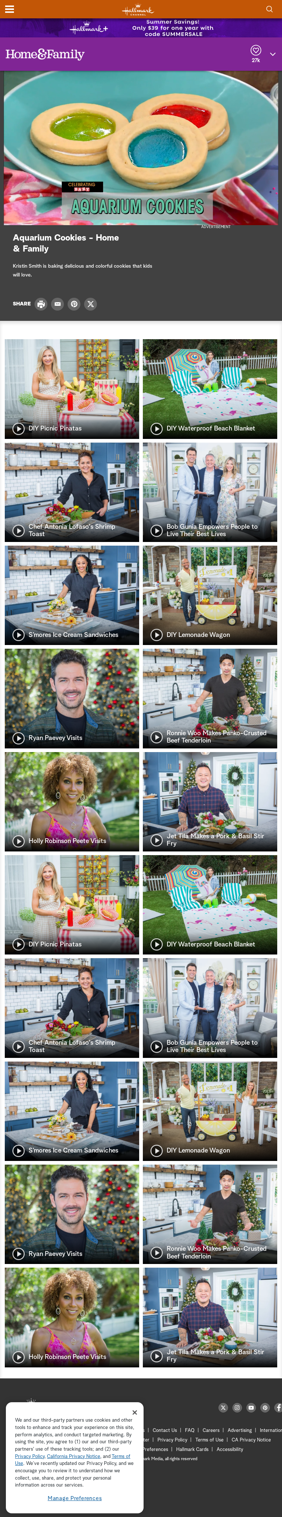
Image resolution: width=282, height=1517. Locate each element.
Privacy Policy (172, 1440)
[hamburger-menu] (9, 9)
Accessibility (230, 1449)
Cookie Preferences (147, 1449)
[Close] (135, 1412)
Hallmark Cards (192, 1449)
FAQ (190, 1430)
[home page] (138, 9)
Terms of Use (209, 1440)
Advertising (240, 1430)
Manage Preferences (75, 1498)
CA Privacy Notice (251, 1440)
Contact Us (165, 1430)
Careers (211, 1430)
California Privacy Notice (73, 1456)
